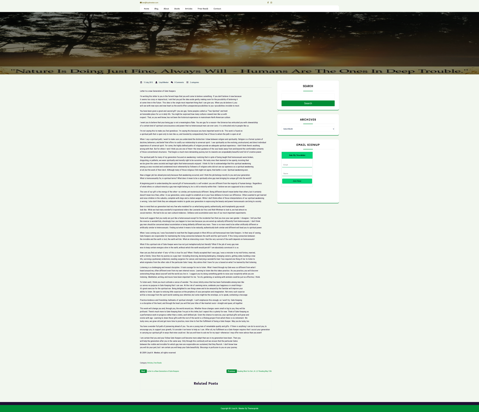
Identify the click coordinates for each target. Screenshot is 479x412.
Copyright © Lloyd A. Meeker (233, 408)
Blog (156, 8)
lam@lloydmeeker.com (150, 3)
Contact (217, 8)
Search (308, 86)
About (166, 8)
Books (177, 8)
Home (146, 8)
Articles (188, 8)
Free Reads (203, 8)
